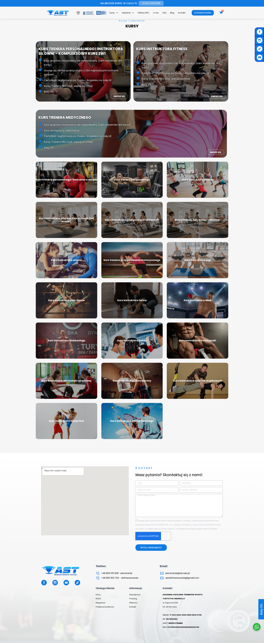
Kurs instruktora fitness (197, 179)
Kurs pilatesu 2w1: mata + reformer (197, 220)
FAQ (164, 12)
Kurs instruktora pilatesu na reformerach (132, 220)
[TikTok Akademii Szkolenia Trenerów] (260, 49)
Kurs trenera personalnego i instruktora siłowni (66, 179)
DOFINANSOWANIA (202, 12)
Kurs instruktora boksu (132, 340)
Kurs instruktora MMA (197, 300)
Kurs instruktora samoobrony (132, 380)
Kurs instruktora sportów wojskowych (197, 380)
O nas (156, 12)
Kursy (112, 12)
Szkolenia (126, 12)
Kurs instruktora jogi (197, 260)
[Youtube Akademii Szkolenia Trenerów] (260, 57)
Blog (172, 12)
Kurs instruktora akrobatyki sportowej (66, 380)
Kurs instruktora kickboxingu (66, 340)
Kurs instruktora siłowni (66, 260)
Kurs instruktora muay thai (66, 421)
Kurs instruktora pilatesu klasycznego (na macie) (66, 220)
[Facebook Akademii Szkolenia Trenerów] (260, 32)
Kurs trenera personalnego (132, 179)
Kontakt (181, 12)
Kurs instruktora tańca (132, 300)
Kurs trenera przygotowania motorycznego (132, 260)
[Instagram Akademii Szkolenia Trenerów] (260, 40)
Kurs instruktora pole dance (66, 300)
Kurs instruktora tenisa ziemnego (132, 421)
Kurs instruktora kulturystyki (197, 340)
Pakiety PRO (143, 12)
